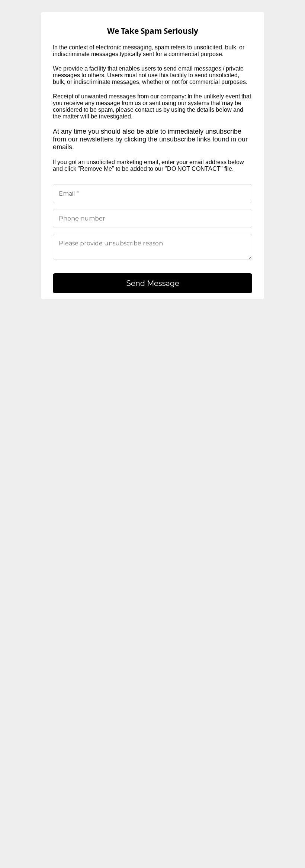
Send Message (152, 283)
